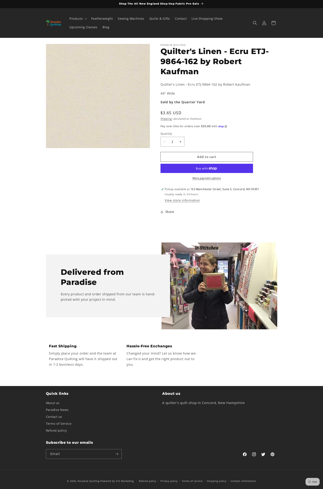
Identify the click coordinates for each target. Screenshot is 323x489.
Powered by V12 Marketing (117, 481)
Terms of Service (58, 424)
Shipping (166, 118)
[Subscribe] (116, 454)
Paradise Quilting (89, 481)
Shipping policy (216, 481)
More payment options (206, 178)
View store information (182, 200)
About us (53, 403)
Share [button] (169, 212)
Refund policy (56, 430)
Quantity (166, 133)
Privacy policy (169, 481)
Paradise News (57, 410)
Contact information (243, 481)
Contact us (54, 417)
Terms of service (192, 481)
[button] (78, 18)
